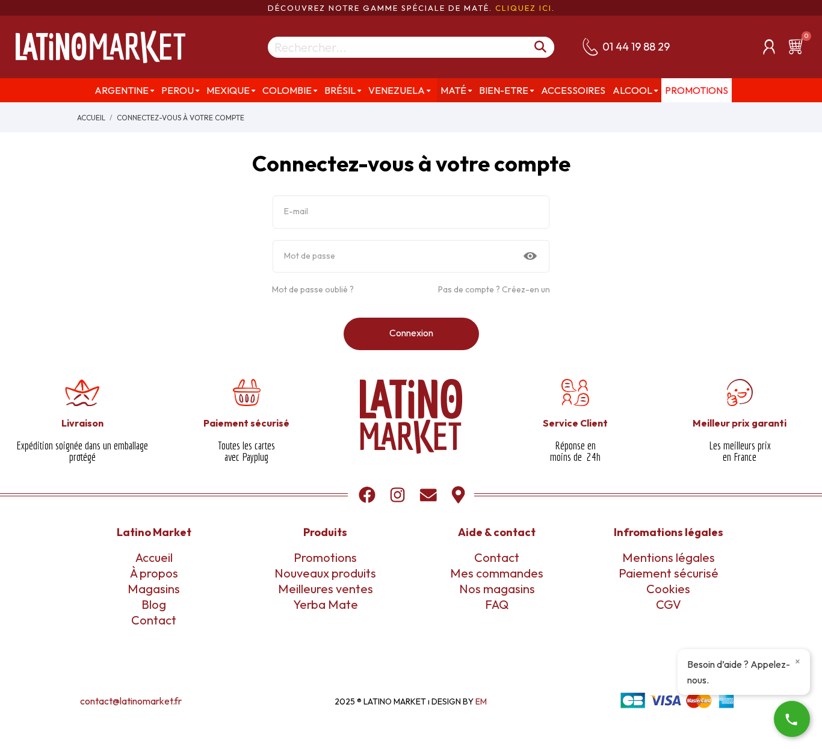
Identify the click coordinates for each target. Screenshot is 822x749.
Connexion (411, 333)
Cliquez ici (523, 8)
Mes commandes (496, 573)
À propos (154, 573)
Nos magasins (497, 588)
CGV (668, 604)
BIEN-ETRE (503, 90)
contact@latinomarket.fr (131, 701)
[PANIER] (798, 46)
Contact (153, 619)
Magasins (154, 588)
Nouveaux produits (325, 573)
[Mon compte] (769, 47)
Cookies (668, 588)
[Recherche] (541, 47)
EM (481, 701)
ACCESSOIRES (573, 90)
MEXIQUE (228, 90)
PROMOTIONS (696, 90)
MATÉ (453, 90)
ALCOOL (632, 90)
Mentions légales (668, 557)
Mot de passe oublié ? (313, 289)
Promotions (325, 557)
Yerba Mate (325, 604)
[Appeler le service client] (792, 719)
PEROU (177, 90)
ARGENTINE (121, 90)
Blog (153, 604)
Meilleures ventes (325, 588)
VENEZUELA (396, 90)
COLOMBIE (287, 90)
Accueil (154, 557)
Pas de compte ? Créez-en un (494, 289)
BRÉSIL (340, 90)
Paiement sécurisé (668, 573)
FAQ (496, 604)
